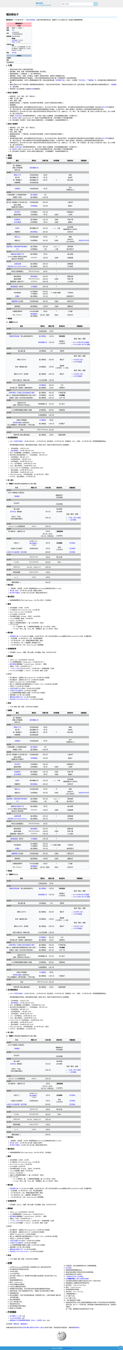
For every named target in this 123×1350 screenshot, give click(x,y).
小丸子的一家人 (78, 359)
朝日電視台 (34, 232)
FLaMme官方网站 (15, 1318)
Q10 (17, 249)
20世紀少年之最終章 (16, 690)
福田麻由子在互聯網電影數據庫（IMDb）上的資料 (26, 1320)
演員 (33, 20)
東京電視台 (34, 276)
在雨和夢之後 (60, 80)
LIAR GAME (15, 668)
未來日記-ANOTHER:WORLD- (17, 266)
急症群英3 (17, 219)
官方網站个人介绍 (15, 1316)
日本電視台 (34, 206)
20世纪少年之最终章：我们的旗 (16, 552)
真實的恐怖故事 (14, 336)
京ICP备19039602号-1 (67, 1348)
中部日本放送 (18, 441)
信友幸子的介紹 (84, 240)
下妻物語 (90, 80)
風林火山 (17, 237)
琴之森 (12, 590)
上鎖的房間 (17, 264)
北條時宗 (17, 188)
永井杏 (32, 89)
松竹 (16, 590)
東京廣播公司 (34, 168)
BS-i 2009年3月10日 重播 (81, 342)
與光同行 (17, 212)
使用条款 (76, 1327)
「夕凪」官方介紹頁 (74, 518)
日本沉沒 (82, 80)
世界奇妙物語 (17, 422)
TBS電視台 (34, 286)
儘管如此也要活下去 (17, 254)
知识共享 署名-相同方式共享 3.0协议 (32, 1327)
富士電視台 (34, 195)
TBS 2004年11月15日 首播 (81, 344)
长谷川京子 (104, 107)
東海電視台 (34, 314)
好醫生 (17, 296)
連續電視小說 (15, 301)
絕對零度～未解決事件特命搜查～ (17, 246)
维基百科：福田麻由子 (20, 1324)
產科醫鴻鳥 (14, 286)
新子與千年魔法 (15, 593)
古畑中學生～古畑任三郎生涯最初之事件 (22, 393)
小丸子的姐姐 (77, 362)
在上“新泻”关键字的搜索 (77, 1278)
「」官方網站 (72, 520)
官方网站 (14, 52)
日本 (29, 20)
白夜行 (13, 42)
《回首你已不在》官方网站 (74, 1276)
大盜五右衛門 (14, 688)
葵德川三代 (17, 175)
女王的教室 (15, 40)
